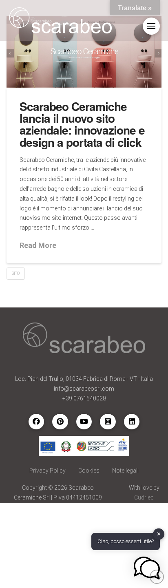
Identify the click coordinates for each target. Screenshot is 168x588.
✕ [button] (159, 534)
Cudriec (144, 497)
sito (16, 273)
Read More (38, 245)
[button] (151, 26)
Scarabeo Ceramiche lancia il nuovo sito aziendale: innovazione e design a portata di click (82, 124)
